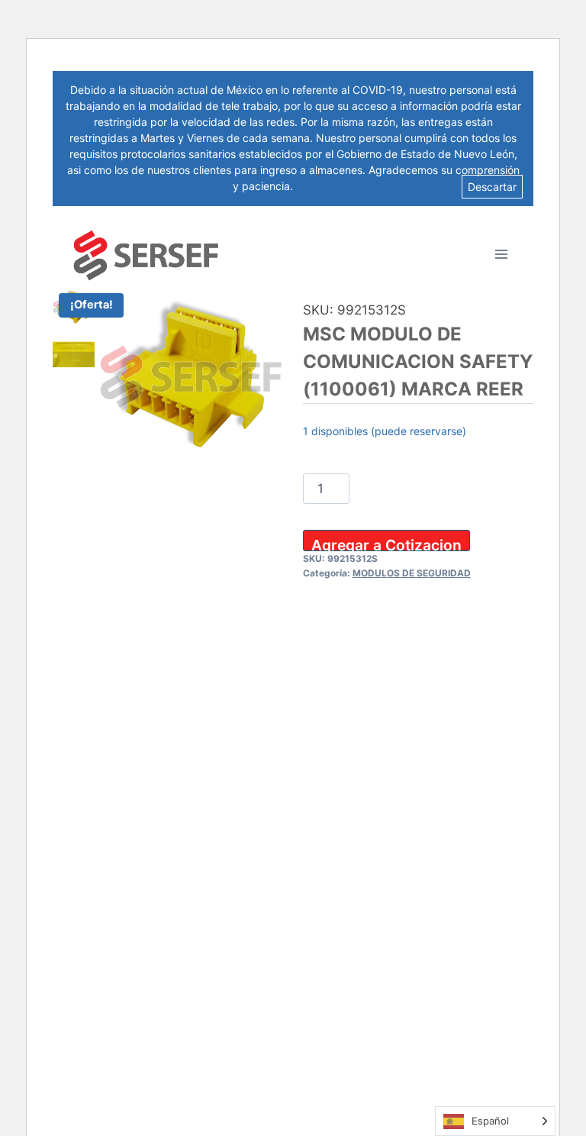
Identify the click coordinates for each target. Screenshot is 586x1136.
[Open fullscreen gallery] (268, 456)
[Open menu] (501, 254)
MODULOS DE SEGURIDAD (412, 573)
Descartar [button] (492, 186)
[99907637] (190, 379)
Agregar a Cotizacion (386, 543)
